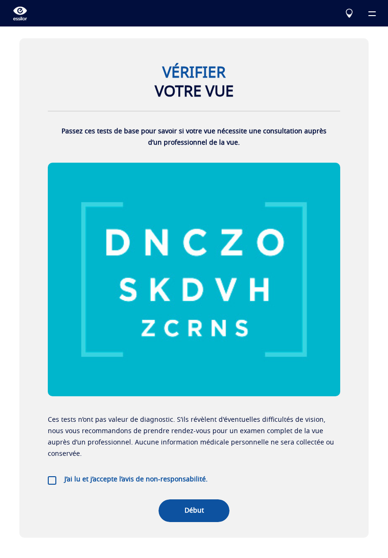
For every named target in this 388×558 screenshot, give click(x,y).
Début (194, 510)
